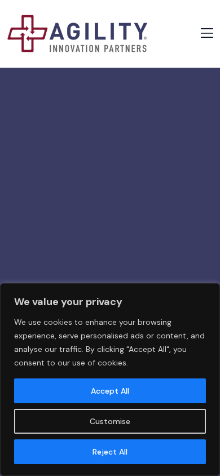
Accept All (110, 391)
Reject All (110, 452)
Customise (110, 421)
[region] (110, 379)
